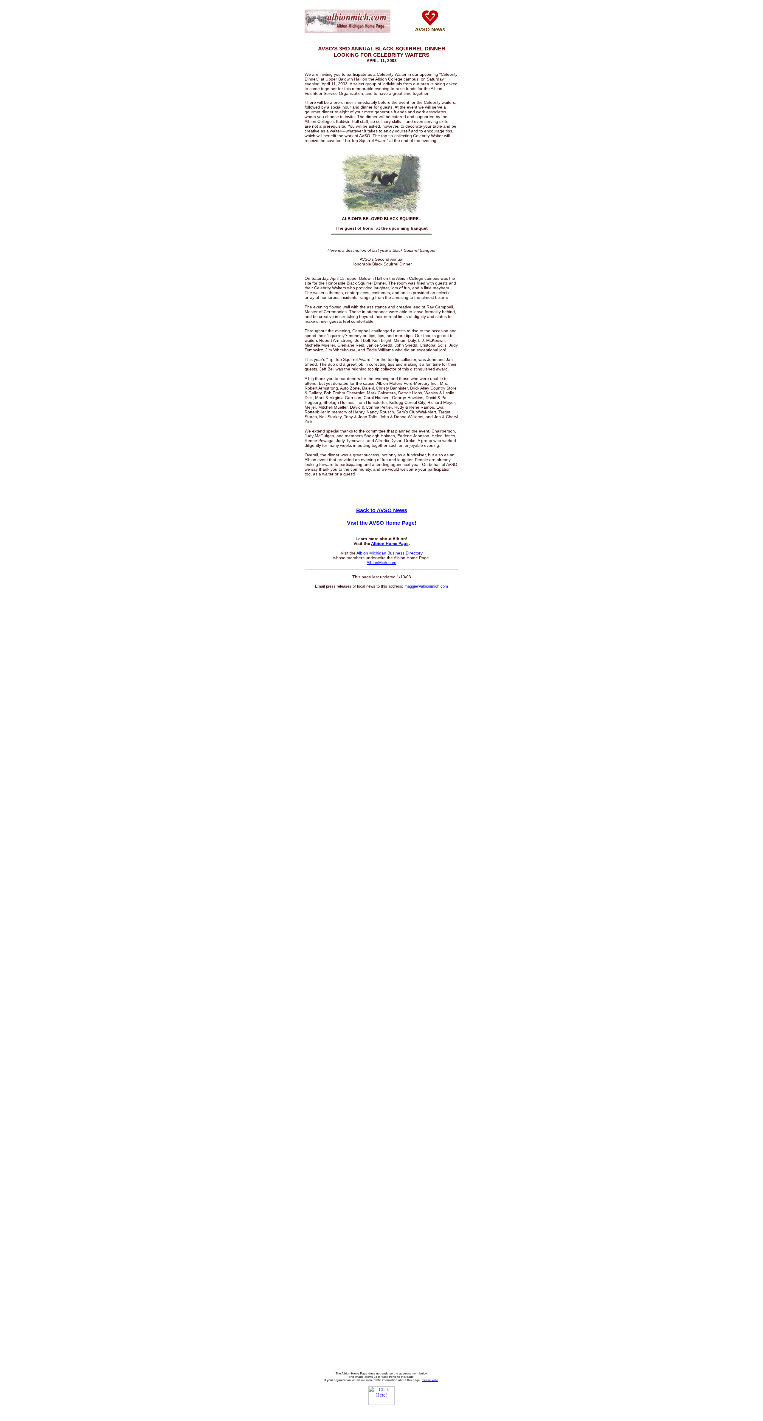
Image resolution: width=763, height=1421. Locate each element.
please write (430, 1380)
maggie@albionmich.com (426, 586)
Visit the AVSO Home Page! (381, 523)
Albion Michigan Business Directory (389, 553)
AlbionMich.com (381, 562)
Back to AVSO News (381, 510)
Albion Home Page (390, 543)
